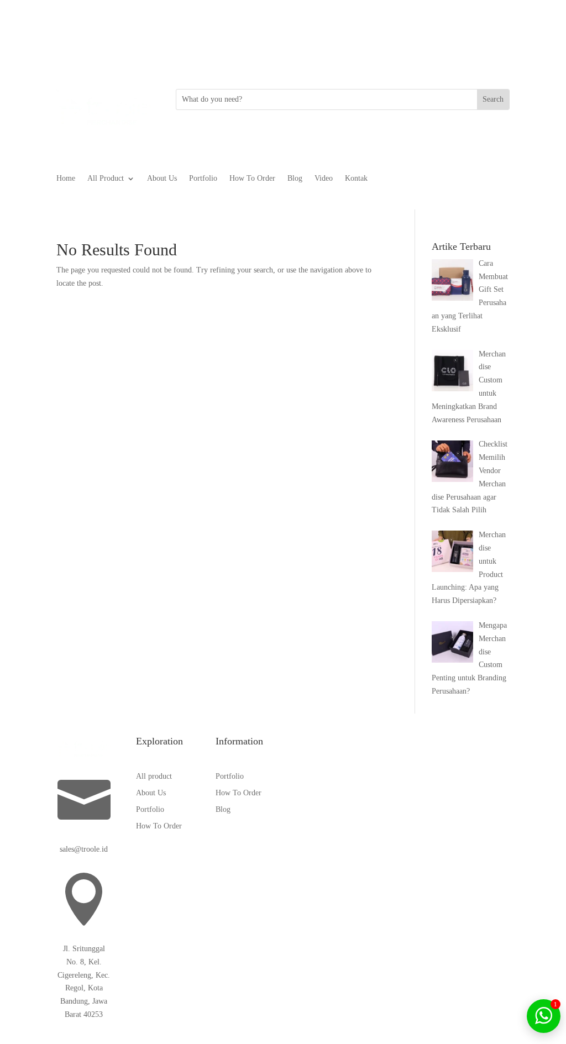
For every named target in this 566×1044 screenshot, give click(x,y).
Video (324, 178)
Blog (294, 178)
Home (65, 178)
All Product (105, 178)
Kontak (356, 178)
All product (154, 776)
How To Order (252, 178)
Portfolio (203, 178)
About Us (162, 178)
